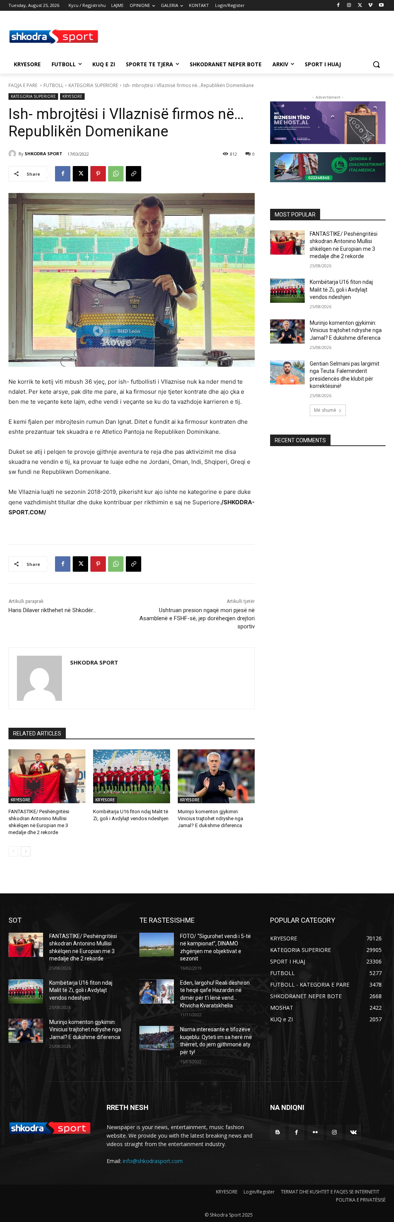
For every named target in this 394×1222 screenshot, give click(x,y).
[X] (360, 5)
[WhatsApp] (116, 173)
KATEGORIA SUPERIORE (93, 85)
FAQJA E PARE (23, 85)
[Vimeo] (370, 5)
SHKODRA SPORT (43, 153)
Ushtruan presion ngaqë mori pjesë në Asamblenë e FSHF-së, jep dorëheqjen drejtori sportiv (197, 618)
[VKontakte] (353, 1132)
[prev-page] (13, 851)
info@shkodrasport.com (153, 1161)
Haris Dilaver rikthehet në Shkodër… (52, 610)
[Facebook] (338, 5)
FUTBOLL (53, 85)
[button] (376, 64)
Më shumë (325, 410)
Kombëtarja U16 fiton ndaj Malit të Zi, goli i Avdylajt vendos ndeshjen (341, 289)
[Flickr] (315, 1132)
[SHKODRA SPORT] (13, 154)
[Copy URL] (133, 173)
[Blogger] (277, 1132)
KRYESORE (72, 96)
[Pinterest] (98, 173)
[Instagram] (349, 5)
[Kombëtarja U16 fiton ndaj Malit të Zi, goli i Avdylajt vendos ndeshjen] (131, 776)
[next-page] (25, 851)
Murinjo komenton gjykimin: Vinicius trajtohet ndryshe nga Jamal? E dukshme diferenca (210, 818)
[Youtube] (381, 5)
